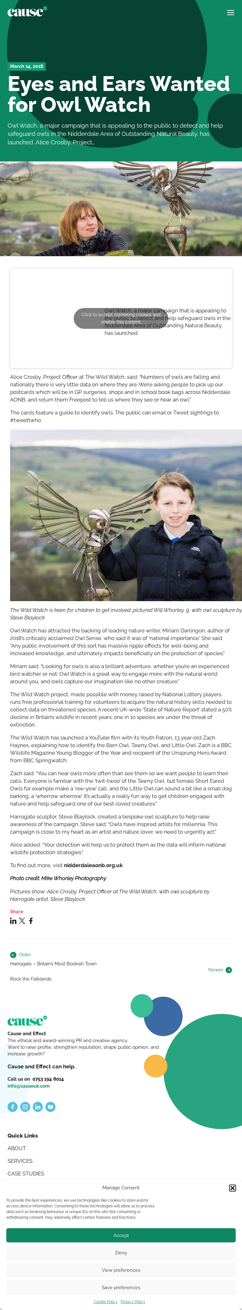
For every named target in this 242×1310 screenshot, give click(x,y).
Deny (121, 1253)
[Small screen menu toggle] (230, 10)
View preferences (121, 1270)
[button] (232, 1188)
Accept (121, 1235)
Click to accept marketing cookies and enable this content (121, 318)
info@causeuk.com (29, 1086)
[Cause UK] (27, 11)
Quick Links (23, 1135)
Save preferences (121, 1287)
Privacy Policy (133, 1302)
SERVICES (20, 1161)
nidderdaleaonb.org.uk (93, 865)
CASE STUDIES (26, 1173)
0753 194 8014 (48, 1079)
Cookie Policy (106, 1302)
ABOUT (17, 1148)
